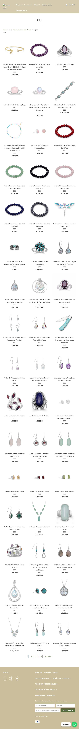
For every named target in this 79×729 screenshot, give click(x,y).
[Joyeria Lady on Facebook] (5, 679)
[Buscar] (69, 5)
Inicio (5, 30)
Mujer (18, 5)
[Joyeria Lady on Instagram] (11, 679)
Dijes (36, 5)
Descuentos (20, 10)
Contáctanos (51, 673)
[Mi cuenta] (66, 5)
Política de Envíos (62, 678)
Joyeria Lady (43, 716)
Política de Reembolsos (46, 684)
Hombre (27, 5)
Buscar (38, 673)
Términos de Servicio (45, 695)
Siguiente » (48, 656)
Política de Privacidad (46, 690)
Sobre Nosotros (43, 678)
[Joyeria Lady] (8, 6)
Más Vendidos (47, 5)
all (10, 30)
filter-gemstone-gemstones (22, 30)
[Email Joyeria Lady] (17, 679)
